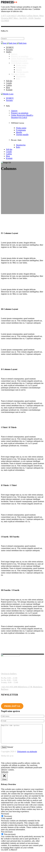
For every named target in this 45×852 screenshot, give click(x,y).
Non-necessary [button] (7, 832)
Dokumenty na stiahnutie (27, 751)
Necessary (8, 816)
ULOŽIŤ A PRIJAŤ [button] (9, 850)
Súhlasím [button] (4, 772)
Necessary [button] (5, 814)
